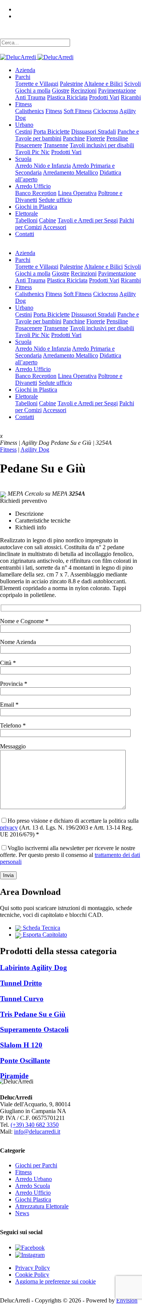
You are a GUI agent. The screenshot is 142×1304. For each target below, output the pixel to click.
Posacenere (28, 145)
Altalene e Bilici (103, 83)
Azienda (25, 70)
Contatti (24, 234)
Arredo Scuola (32, 1186)
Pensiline (117, 138)
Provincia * (13, 683)
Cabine (47, 220)
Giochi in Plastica (36, 206)
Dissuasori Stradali (93, 131)
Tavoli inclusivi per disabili (102, 145)
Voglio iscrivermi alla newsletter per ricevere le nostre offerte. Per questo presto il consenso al (70, 855)
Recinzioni (84, 90)
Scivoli (132, 83)
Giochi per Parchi (36, 1165)
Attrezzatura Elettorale (42, 1206)
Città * (8, 663)
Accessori (54, 227)
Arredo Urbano (33, 1179)
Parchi (22, 77)
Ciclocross (105, 111)
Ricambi (131, 97)
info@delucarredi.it (37, 1131)
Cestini (23, 131)
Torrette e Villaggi (36, 83)
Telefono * (13, 725)
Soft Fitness (78, 111)
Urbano (24, 124)
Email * (9, 704)
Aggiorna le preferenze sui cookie (55, 1281)
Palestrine (71, 83)
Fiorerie (95, 138)
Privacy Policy (32, 1268)
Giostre (60, 90)
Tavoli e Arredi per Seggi (88, 220)
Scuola (23, 159)
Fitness (23, 104)
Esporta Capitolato (44, 934)
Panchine (74, 138)
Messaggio (13, 746)
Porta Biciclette (51, 131)
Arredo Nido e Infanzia (43, 165)
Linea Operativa (77, 193)
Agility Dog (34, 449)
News (22, 1213)
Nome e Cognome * (24, 621)
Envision (126, 1300)
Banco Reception (35, 193)
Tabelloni (26, 220)
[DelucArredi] (36, 57)
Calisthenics (29, 111)
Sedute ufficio (55, 200)
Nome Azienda (18, 642)
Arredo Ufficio (33, 186)
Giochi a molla (32, 90)
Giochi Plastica (33, 1199)
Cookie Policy (32, 1274)
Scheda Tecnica (40, 927)
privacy (9, 827)
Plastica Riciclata (67, 97)
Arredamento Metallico (70, 172)
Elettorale (26, 213)
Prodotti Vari (104, 97)
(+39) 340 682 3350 (35, 1124)
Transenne (56, 145)
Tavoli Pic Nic (32, 152)
